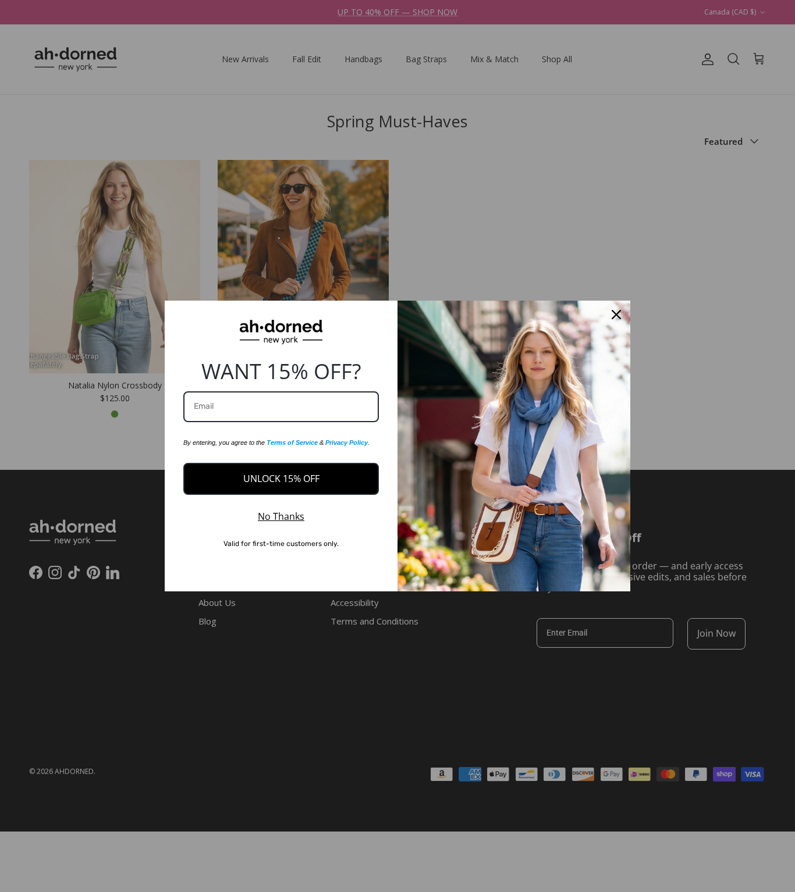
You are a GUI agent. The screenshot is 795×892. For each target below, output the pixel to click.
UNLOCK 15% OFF (281, 478)
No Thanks (281, 516)
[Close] (616, 315)
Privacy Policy (346, 442)
